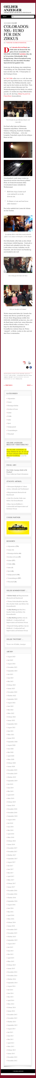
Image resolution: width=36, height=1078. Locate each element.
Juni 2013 (10, 1036)
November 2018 (12, 812)
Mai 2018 (10, 830)
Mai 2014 (10, 997)
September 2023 (12, 671)
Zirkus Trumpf (8, 377)
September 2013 (12, 1025)
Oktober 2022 (11, 695)
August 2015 (11, 944)
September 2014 (12, 983)
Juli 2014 (10, 990)
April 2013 (10, 1043)
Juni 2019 (10, 788)
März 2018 (10, 837)
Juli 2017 (10, 866)
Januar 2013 (11, 1053)
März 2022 (10, 713)
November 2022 (12, 692)
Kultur (22, 373)
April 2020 (10, 756)
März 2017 (10, 880)
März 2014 (10, 1004)
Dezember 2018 (12, 809)
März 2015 (10, 961)
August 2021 (11, 727)
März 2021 (10, 734)
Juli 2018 (10, 823)
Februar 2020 (11, 763)
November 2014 (12, 975)
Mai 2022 (10, 710)
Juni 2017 (10, 869)
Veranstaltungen (12, 430)
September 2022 (12, 699)
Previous (8, 385)
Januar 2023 (11, 688)
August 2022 (11, 703)
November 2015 (12, 933)
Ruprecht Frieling (12, 626)
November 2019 (12, 773)
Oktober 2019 (11, 777)
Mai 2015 (10, 954)
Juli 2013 (10, 1032)
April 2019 (10, 795)
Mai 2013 (10, 1039)
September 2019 (12, 781)
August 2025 (11, 657)
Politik (9, 416)
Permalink (19, 378)
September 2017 (12, 859)
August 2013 (11, 1029)
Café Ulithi (9, 78)
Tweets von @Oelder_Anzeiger (16, 644)
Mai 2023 (10, 681)
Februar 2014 (11, 1007)
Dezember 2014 (12, 972)
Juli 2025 (10, 660)
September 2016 (12, 901)
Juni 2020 (10, 749)
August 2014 (11, 986)
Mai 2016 (10, 912)
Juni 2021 (10, 731)
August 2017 (11, 862)
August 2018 (11, 820)
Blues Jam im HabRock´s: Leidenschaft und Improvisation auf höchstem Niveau (17, 506)
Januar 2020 (11, 766)
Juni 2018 (10, 827)
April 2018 (10, 834)
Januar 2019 (11, 805)
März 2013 (10, 1046)
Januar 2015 (11, 968)
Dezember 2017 (12, 848)
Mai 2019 (10, 791)
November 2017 (12, 851)
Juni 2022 (10, 706)
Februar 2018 (11, 841)
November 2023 (12, 667)
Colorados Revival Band (19, 47)
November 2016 (12, 894)
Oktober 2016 (11, 897)
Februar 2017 (11, 883)
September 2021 (12, 724)
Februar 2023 (11, 685)
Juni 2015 (10, 951)
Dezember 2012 (12, 1057)
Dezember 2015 (12, 929)
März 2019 (10, 798)
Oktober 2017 (11, 855)
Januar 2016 (11, 926)
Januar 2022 (11, 720)
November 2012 (12, 1061)
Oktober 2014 (11, 979)
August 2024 (11, 664)
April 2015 (10, 958)
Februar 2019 (11, 802)
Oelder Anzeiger (13, 8)
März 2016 (10, 919)
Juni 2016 (10, 908)
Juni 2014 (10, 993)
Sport (9, 423)
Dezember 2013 (12, 1014)
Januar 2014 (11, 1011)
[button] (27, 367)
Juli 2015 (10, 947)
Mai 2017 (10, 873)
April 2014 (10, 1000)
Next (29, 385)
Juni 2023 (10, 678)
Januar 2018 (11, 844)
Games (9, 402)
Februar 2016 (11, 922)
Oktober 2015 (11, 936)
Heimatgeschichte (12, 405)
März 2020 (10, 759)
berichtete (22, 54)
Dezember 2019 (12, 770)
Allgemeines (11, 398)
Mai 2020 (10, 752)
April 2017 (10, 876)
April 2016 (10, 915)
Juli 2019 (10, 784)
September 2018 (12, 816)
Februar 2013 (11, 1050)
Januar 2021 (11, 738)
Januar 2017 (11, 887)
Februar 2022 (11, 717)
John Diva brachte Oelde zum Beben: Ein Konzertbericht (18, 603)
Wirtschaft (10, 434)
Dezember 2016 (12, 890)
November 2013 (12, 1018)
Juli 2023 (10, 674)
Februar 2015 (11, 965)
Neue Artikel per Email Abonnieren (17, 474)
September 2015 (12, 940)
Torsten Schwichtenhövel (16, 42)
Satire (9, 420)
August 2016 (11, 905)
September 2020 (12, 742)
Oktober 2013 (11, 1022)
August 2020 (11, 745)
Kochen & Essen (12, 409)
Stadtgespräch (11, 427)
